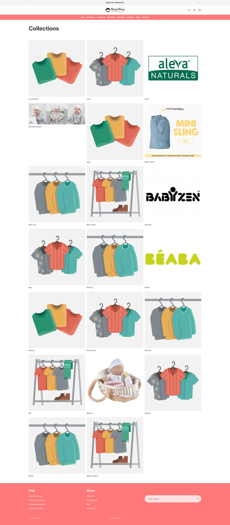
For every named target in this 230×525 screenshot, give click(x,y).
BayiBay (37, 518)
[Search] (189, 10)
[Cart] (199, 10)
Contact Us (91, 508)
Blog (88, 504)
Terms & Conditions (36, 508)
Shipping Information (37, 504)
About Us (90, 496)
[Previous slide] (29, 2)
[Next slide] (198, 2)
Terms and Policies (115, 518)
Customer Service (36, 496)
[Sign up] (197, 498)
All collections (92, 500)
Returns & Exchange (37, 500)
